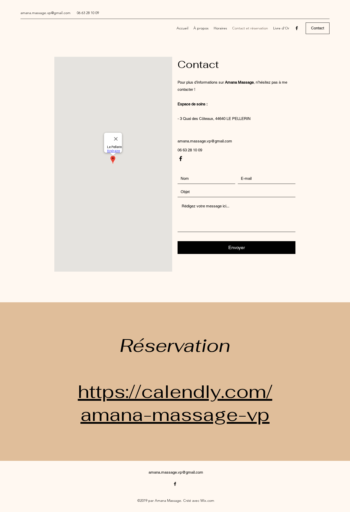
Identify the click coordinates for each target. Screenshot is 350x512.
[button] (318, 28)
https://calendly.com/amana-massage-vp (175, 402)
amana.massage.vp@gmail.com (45, 12)
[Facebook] (296, 28)
